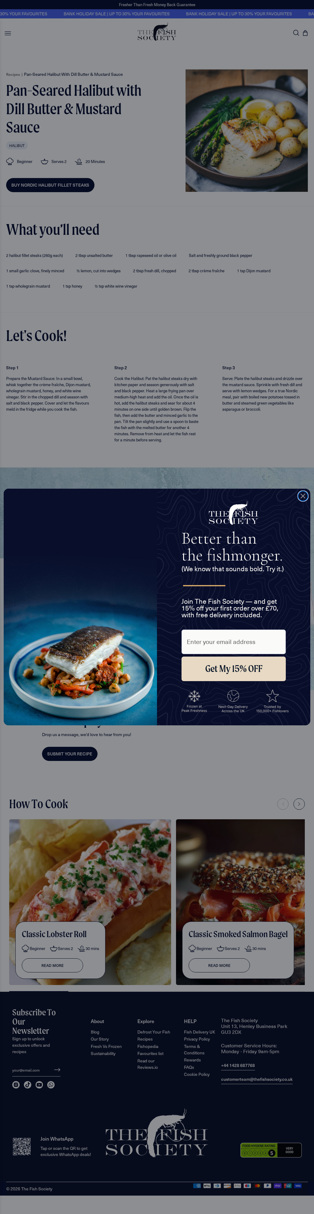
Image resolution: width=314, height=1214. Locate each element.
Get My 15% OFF (233, 668)
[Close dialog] (303, 496)
